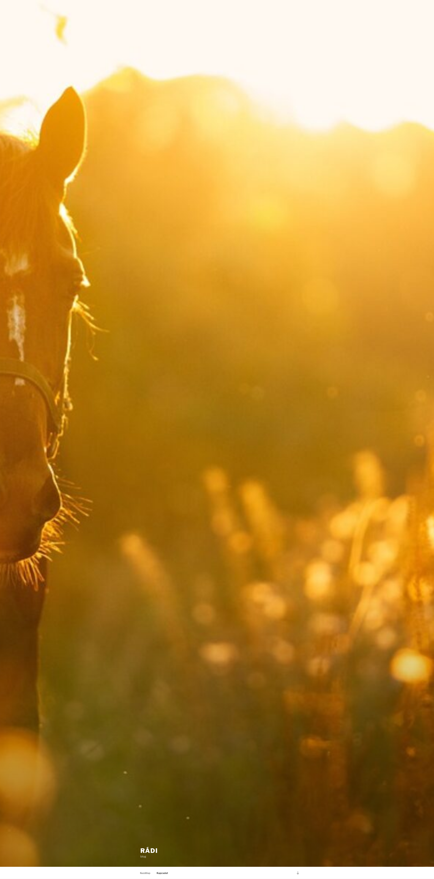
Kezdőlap (145, 873)
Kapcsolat (162, 873)
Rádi (149, 850)
